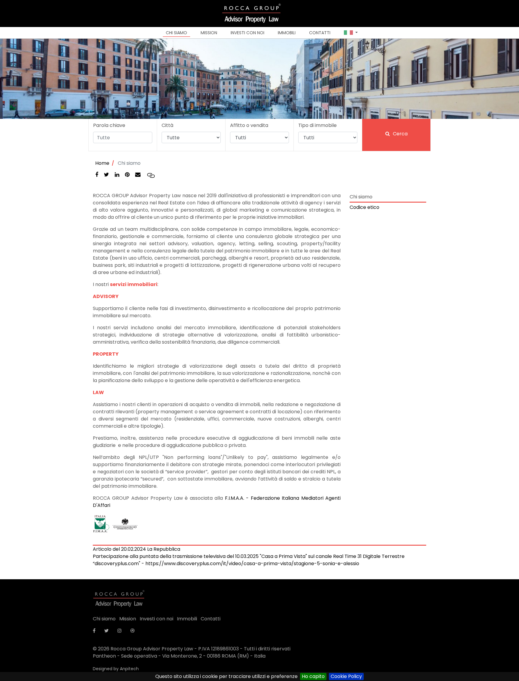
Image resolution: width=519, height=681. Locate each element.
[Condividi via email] (138, 174)
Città (167, 125)
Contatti (319, 33)
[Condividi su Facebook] (97, 174)
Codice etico (364, 207)
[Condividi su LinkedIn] (117, 174)
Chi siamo (176, 33)
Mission (209, 33)
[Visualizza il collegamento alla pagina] (151, 175)
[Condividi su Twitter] (107, 174)
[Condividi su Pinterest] (128, 174)
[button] (351, 32)
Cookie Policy (346, 676)
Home (102, 163)
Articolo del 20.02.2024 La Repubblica (136, 549)
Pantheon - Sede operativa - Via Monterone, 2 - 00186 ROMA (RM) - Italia (179, 655)
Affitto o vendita (249, 125)
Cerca (400, 133)
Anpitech (129, 669)
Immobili (287, 33)
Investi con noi (247, 33)
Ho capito (313, 676)
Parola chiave (109, 125)
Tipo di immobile (317, 125)
